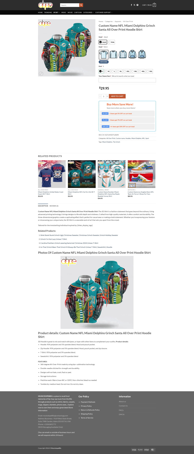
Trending (48, 12)
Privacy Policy (86, 406)
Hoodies (128, 138)
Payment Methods (88, 402)
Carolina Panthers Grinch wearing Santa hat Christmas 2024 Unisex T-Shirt (69, 243)
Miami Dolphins (136, 138)
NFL (143, 138)
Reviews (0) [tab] (54, 206)
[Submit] (81, 5)
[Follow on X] (134, 5)
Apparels (118, 21)
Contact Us (123, 406)
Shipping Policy (87, 414)
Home (40, 12)
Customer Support (103, 12)
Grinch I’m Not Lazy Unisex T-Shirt (53, 239)
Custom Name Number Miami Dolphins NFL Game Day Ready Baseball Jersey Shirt (109, 194)
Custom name (120, 138)
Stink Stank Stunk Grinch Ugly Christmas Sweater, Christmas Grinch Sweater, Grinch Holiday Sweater (79, 235)
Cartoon (78, 12)
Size (100, 66)
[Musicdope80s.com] (47, 5)
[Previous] (38, 181)
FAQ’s (121, 410)
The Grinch (116, 142)
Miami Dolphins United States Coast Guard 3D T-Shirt (50, 193)
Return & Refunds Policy (90, 410)
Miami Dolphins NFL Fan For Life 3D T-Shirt (81, 193)
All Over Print (128, 21)
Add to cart (117, 96)
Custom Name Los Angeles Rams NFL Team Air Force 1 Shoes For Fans (141, 193)
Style (101, 37)
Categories (87, 12)
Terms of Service (87, 418)
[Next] (155, 181)
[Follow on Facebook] (131, 5)
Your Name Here (105, 76)
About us (122, 401)
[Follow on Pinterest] (137, 5)
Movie (70, 12)
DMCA (121, 414)
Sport (55, 12)
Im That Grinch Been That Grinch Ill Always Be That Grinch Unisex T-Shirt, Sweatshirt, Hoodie (76, 247)
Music (63, 12)
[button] (149, 5)
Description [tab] (43, 206)
